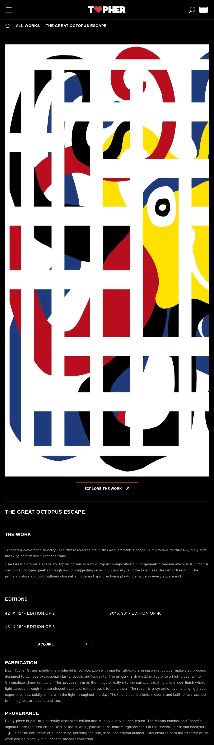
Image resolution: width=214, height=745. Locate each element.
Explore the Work (103, 488)
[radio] (54, 615)
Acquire (46, 644)
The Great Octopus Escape (76, 26)
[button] (8, 9)
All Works (28, 26)
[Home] (7, 25)
